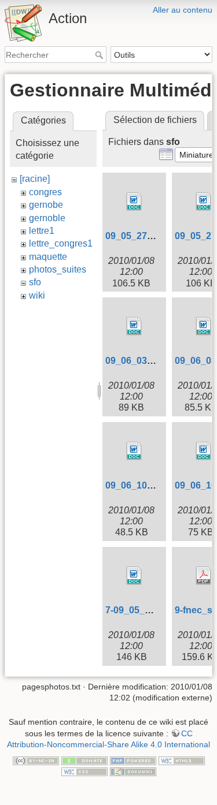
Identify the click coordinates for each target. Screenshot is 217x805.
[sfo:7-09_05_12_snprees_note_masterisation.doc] (134, 576)
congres (45, 192)
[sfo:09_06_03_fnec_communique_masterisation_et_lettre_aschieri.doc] (134, 326)
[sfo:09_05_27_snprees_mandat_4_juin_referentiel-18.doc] (134, 202)
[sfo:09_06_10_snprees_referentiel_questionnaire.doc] (134, 451)
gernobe (46, 205)
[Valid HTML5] (182, 760)
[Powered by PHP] (133, 760)
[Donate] (84, 760)
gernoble (47, 218)
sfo (35, 282)
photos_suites (57, 269)
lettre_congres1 (61, 243)
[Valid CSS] (84, 771)
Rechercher (100, 55)
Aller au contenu (182, 9)
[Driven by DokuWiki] (133, 771)
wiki (37, 295)
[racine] (35, 179)
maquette (48, 257)
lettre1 (41, 231)
